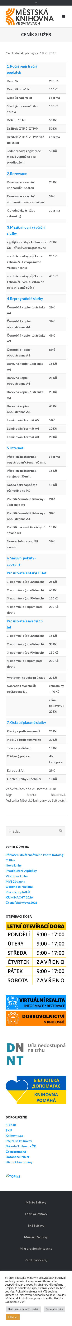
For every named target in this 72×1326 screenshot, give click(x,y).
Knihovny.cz (14, 1135)
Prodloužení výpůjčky (21, 870)
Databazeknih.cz (18, 1156)
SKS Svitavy (36, 1225)
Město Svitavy (36, 1202)
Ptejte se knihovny (19, 1141)
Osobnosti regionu (19, 886)
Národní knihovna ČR (21, 1146)
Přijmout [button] (12, 1317)
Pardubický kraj (36, 1260)
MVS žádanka (15, 881)
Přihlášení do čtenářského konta (28, 855)
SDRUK (11, 1125)
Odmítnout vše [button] (54, 1309)
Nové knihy (14, 865)
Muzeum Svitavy (36, 1237)
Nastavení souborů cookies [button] (23, 1309)
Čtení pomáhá (16, 1151)
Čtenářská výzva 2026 (21, 902)
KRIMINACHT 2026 (19, 897)
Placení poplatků (18, 892)
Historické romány (19, 1162)
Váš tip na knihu (17, 876)
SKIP (9, 1130)
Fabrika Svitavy (36, 1214)
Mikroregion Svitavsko (36, 1248)
